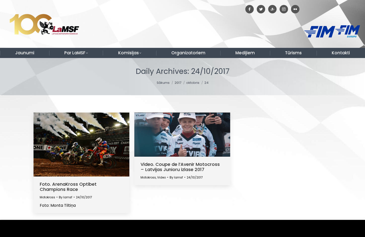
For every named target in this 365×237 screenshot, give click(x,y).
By (65, 197)
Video (161, 177)
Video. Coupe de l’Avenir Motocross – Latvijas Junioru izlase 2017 (180, 167)
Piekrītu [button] (350, 228)
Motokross (47, 197)
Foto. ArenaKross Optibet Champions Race (68, 186)
